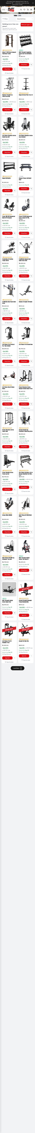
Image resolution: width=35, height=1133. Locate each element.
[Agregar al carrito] (14, 69)
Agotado (24, 615)
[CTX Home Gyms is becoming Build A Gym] (4, 10)
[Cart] (27, 9)
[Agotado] (31, 615)
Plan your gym (26, 25)
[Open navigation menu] (31, 9)
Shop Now (7, 69)
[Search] (21, 9)
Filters (6, 19)
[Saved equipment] (24, 9)
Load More (16, 668)
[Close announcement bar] (33, 3)
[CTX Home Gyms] (11, 10)
